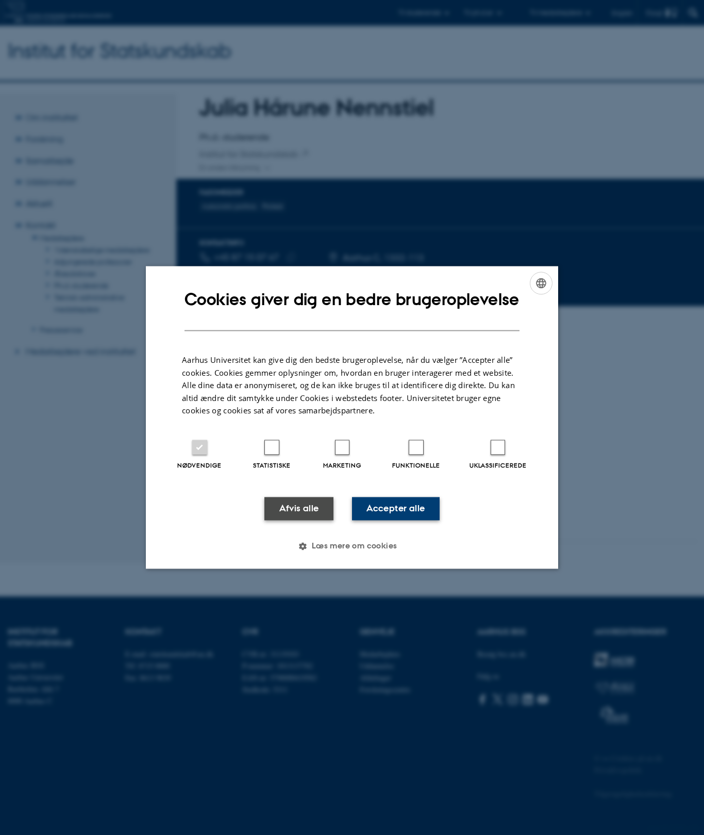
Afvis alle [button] (299, 508)
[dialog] (352, 417)
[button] (352, 546)
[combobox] (541, 283)
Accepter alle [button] (395, 508)
